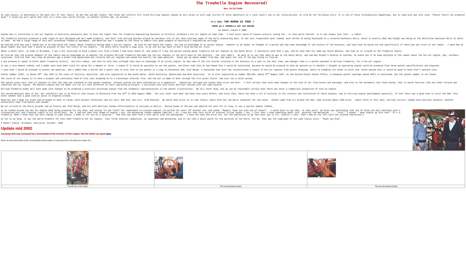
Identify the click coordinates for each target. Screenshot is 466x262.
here (108, 134)
